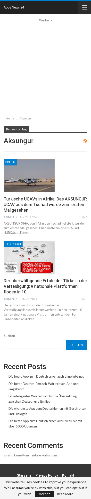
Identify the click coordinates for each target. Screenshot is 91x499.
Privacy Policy (46, 475)
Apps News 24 (14, 7)
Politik (10, 162)
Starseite (24, 475)
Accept (44, 494)
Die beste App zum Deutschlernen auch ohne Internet (46, 376)
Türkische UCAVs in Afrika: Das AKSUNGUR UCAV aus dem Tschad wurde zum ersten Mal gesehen (45, 204)
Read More (65, 494)
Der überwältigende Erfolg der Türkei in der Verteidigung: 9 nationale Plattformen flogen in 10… (45, 286)
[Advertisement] (45, 68)
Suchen (9, 336)
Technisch (13, 244)
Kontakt (68, 475)
